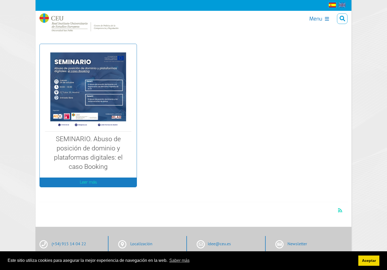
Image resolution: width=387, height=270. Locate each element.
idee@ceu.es (219, 243)
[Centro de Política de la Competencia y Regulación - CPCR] (68, 18)
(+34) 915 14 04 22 (69, 243)
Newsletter (297, 243)
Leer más (88, 182)
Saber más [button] (179, 260)
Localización (141, 243)
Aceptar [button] (369, 260)
